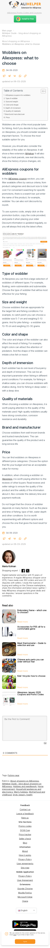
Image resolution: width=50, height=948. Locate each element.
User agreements (25, 863)
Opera (25, 901)
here (14, 934)
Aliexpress (7, 479)
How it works (25, 855)
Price (8, 117)
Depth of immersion (13, 108)
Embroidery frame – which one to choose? (32, 611)
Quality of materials (13, 111)
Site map (25, 868)
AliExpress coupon (17, 178)
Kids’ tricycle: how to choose (31, 676)
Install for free (28, 19)
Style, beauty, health (22, 794)
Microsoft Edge (25, 897)
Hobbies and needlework (25, 786)
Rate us (25, 818)
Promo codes (25, 826)
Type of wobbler (12, 98)
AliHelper (29, 153)
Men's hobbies (21, 792)
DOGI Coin (25, 830)
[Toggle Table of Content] (42, 91)
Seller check (25, 838)
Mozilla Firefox (25, 893)
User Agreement (25, 880)
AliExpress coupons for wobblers (17, 95)
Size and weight (12, 101)
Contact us (25, 809)
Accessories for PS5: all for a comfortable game (31, 628)
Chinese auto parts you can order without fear (30, 660)
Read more (22, 622)
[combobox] (26, 910)
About (25, 851)
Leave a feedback (25, 813)
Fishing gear (13, 775)
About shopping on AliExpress (24, 781)
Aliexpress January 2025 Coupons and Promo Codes (30, 693)
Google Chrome (25, 888)
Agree (25, 941)
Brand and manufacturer (15, 114)
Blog (25, 843)
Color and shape (12, 105)
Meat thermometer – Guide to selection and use (31, 644)
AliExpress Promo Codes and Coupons (24, 13)
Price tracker (25, 834)
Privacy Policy (25, 859)
